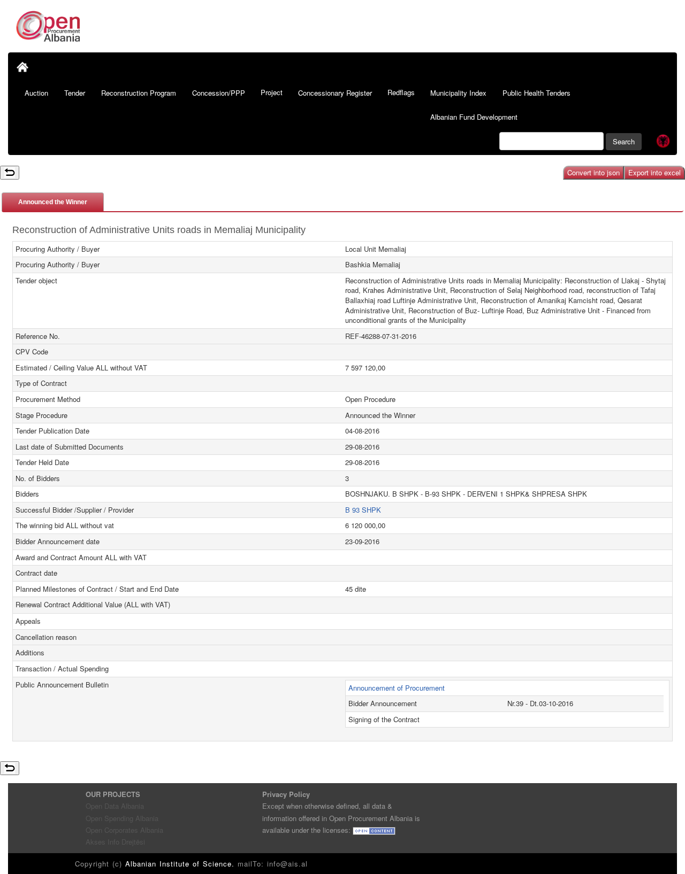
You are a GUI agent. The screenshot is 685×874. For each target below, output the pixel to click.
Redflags (401, 92)
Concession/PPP (218, 93)
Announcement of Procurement (396, 688)
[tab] (53, 201)
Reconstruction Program (138, 93)
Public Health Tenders (536, 93)
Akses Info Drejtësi (115, 842)
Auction (36, 93)
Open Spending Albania (122, 818)
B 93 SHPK (363, 510)
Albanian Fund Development (473, 117)
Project (272, 92)
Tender (74, 93)
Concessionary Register (335, 93)
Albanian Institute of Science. (181, 863)
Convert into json (593, 172)
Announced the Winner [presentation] (52, 202)
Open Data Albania (115, 806)
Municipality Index (458, 93)
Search (624, 141)
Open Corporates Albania (124, 830)
